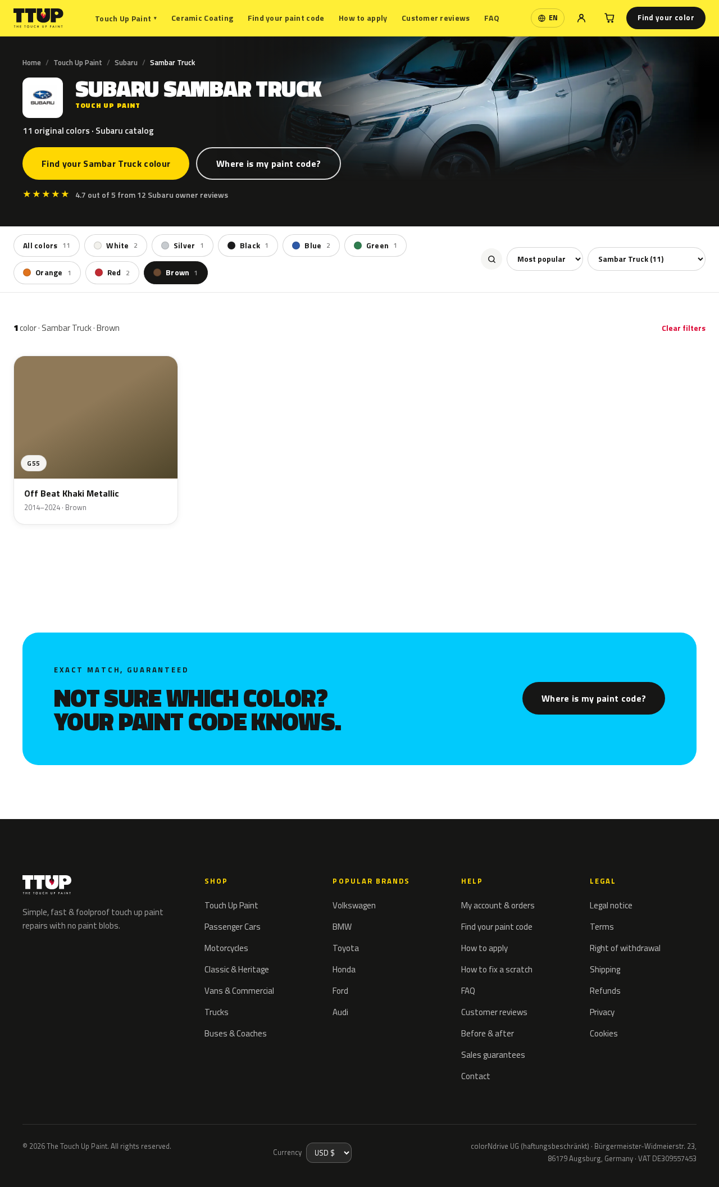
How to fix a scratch (497, 969)
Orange (53, 272)
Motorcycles (226, 948)
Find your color (666, 17)
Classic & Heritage (236, 969)
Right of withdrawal (625, 948)
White (122, 245)
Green (382, 245)
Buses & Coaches (235, 1033)
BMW (342, 926)
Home (31, 62)
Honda (344, 969)
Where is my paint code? (268, 163)
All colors (46, 245)
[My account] (581, 18)
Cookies (604, 1033)
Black (254, 245)
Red (118, 272)
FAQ (491, 18)
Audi (340, 1012)
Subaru (126, 62)
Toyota (346, 948)
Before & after (487, 1033)
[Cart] (609, 18)
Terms (602, 926)
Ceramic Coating (202, 18)
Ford (340, 990)
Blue (317, 245)
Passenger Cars (232, 926)
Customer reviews (436, 18)
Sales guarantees (493, 1054)
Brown (182, 272)
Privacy (602, 1012)
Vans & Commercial (239, 990)
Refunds (605, 990)
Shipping (605, 969)
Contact (475, 1076)
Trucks (216, 1012)
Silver (189, 245)
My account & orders (498, 905)
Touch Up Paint (126, 18)
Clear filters (684, 328)
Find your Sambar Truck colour (106, 163)
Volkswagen (354, 905)
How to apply (363, 18)
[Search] (491, 259)
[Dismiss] (49, 1163)
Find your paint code (286, 18)
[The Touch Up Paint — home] (38, 18)
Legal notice (611, 905)
